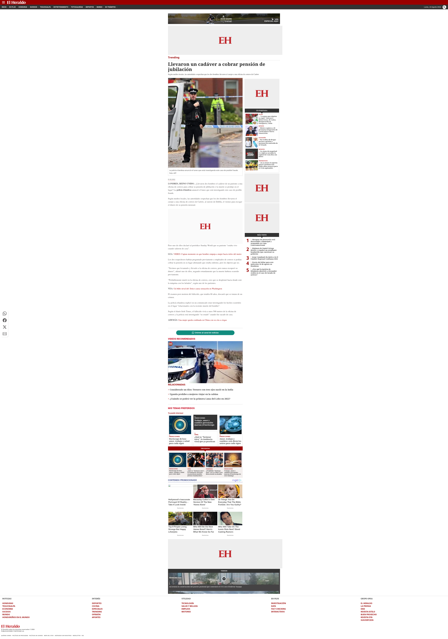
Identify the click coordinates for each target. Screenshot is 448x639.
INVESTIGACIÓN (278, 603)
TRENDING (97, 611)
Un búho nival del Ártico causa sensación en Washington (198, 288)
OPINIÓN (96, 614)
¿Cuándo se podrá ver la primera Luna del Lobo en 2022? (200, 398)
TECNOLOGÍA (188, 603)
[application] (205, 362)
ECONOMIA (7, 609)
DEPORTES (97, 603)
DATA (273, 606)
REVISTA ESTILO (368, 611)
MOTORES (186, 611)
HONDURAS (7, 603)
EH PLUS (275, 598)
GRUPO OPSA (367, 598)
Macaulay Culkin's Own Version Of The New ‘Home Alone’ (204, 502)
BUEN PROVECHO (369, 614)
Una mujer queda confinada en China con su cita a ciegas (202, 320)
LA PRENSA (366, 606)
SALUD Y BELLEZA (190, 606)
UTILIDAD (186, 598)
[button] (5, 313)
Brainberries (180, 508)
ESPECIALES (97, 609)
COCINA (95, 606)
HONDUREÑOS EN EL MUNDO (16, 617)
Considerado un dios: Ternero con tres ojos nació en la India (201, 389)
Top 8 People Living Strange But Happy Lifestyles (177, 529)
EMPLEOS (186, 609)
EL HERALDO (366, 603)
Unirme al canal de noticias (207, 333)
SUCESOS (6, 611)
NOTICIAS (6, 598)
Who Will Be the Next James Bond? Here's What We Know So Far (203, 529)
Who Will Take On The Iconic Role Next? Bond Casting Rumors (229, 529)
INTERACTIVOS (278, 611)
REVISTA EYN (366, 617)
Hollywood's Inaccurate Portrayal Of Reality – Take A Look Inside (179, 502)
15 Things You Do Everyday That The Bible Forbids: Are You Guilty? (229, 502)
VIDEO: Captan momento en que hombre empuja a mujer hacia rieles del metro (208, 254)
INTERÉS (96, 598)
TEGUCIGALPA (8, 606)
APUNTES (96, 617)
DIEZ (363, 609)
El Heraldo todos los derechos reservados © (18, 629)
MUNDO (6, 614)
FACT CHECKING (278, 609)
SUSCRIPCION (367, 620)
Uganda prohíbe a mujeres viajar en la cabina (194, 394)
